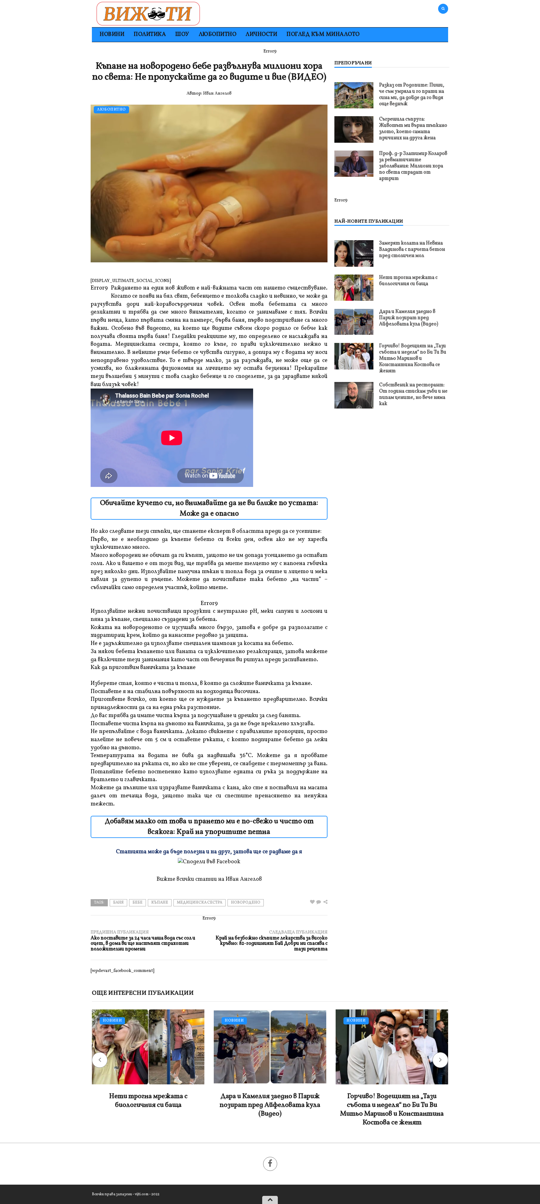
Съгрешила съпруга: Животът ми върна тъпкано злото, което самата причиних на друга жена (413, 128)
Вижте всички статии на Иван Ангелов (209, 879)
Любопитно (218, 34)
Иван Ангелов (217, 94)
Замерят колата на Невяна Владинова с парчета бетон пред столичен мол (412, 249)
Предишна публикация (143, 940)
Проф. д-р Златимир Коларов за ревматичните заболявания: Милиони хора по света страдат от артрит (413, 166)
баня (118, 902)
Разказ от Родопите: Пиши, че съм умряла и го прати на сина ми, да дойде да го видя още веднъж (411, 94)
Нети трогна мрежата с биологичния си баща (408, 280)
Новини (112, 34)
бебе (137, 902)
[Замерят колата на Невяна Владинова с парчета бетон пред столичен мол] (353, 253)
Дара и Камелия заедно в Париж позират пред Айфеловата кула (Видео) (408, 318)
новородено (245, 902)
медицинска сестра (199, 902)
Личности (261, 34)
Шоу (182, 34)
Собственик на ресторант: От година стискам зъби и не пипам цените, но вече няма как (413, 394)
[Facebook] (270, 1164)
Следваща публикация (272, 940)
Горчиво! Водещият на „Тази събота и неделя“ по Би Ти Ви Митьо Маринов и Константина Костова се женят (412, 358)
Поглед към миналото (323, 34)
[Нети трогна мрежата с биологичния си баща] (353, 287)
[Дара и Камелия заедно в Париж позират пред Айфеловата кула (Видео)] (353, 322)
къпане (159, 902)
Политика (150, 34)
